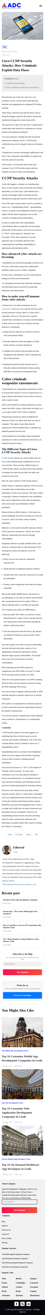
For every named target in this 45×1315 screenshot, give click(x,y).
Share (9, 834)
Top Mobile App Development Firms (15, 1051)
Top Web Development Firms (12, 1103)
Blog (4, 47)
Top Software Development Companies (15, 1267)
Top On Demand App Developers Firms (16, 1159)
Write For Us (6, 1230)
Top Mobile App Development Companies (16, 1254)
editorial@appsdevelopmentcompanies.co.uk (19, 884)
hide (16, 79)
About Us (5, 1226)
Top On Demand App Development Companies (17, 1263)
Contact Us (5, 1234)
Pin (36, 834)
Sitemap (4, 1242)
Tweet (19, 834)
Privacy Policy (7, 1238)
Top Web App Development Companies (15, 1258)
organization (6, 309)
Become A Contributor (22, 995)
